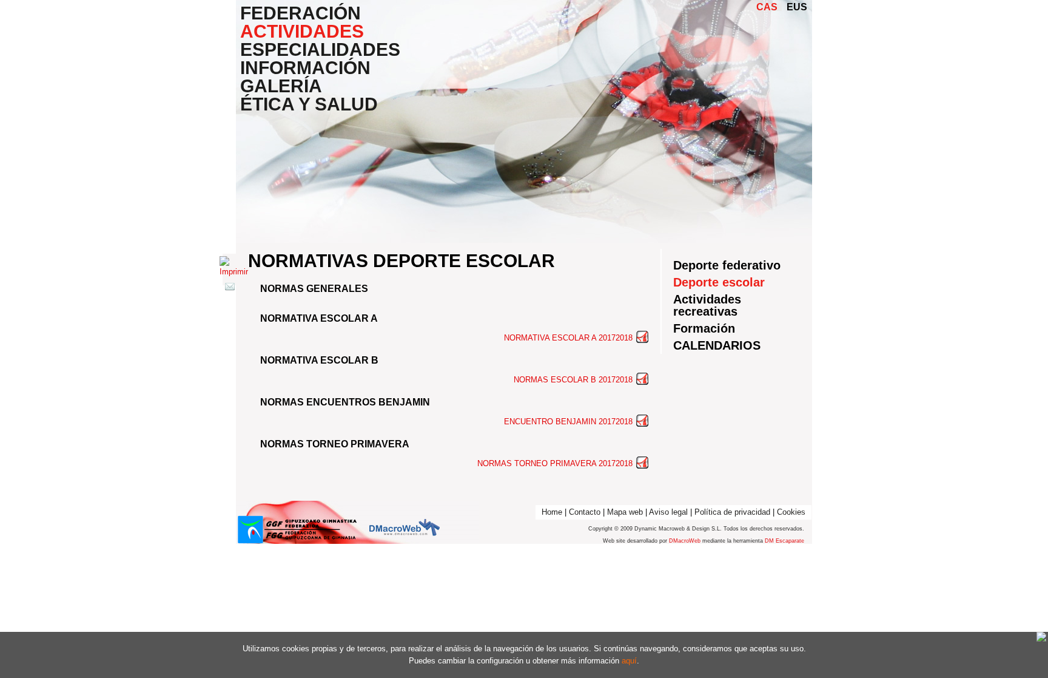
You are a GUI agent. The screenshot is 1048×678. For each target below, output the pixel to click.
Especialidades (320, 50)
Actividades (302, 31)
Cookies (791, 512)
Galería (281, 86)
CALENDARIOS (717, 345)
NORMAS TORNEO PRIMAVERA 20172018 (556, 463)
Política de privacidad (732, 512)
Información (305, 68)
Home (552, 512)
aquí (629, 660)
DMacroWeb (684, 541)
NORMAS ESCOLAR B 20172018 (574, 379)
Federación (300, 13)
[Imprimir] (234, 271)
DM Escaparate (784, 541)
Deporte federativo (727, 265)
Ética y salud (309, 104)
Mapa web (625, 512)
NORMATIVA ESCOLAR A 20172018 (569, 337)
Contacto (584, 512)
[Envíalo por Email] (230, 288)
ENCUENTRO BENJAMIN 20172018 (569, 421)
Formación (704, 328)
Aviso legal (668, 512)
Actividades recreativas (707, 305)
